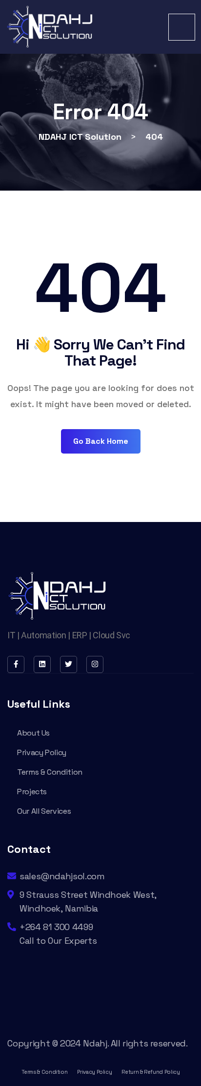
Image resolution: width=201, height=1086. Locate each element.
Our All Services (44, 811)
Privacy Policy (41, 752)
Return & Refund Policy (150, 1071)
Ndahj (95, 1043)
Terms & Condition (49, 772)
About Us (33, 733)
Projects (32, 791)
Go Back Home (100, 441)
